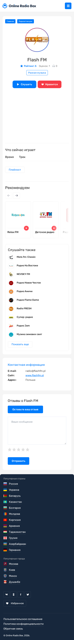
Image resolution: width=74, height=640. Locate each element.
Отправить (18, 461)
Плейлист (15, 169)
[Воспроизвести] (26, 228)
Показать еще (20, 344)
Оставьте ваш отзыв (25, 409)
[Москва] (5, 564)
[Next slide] (16, 196)
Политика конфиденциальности (23, 623)
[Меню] (68, 6)
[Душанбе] (5, 582)
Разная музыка (37, 72)
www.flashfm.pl (34, 375)
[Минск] (5, 576)
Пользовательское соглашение (22, 619)
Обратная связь (13, 628)
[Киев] (5, 570)
